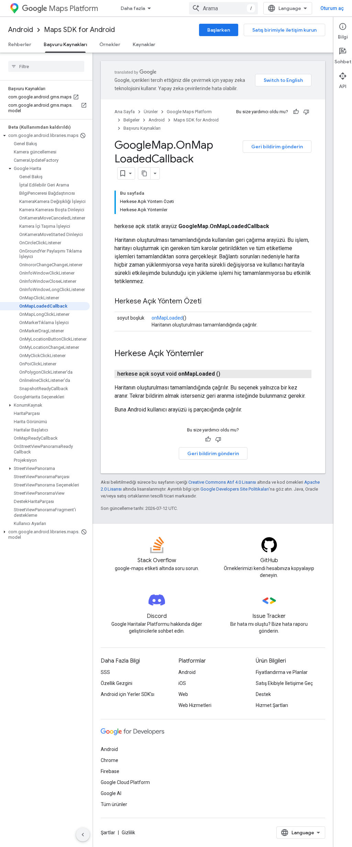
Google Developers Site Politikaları (234, 489)
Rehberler (19, 44)
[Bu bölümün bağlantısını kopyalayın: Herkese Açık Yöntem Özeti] (208, 302)
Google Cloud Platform (125, 782)
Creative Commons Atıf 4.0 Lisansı (222, 482)
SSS (105, 672)
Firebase (110, 771)
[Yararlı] (296, 112)
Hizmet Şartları (272, 705)
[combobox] (223, 8)
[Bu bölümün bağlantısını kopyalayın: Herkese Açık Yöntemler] (211, 354)
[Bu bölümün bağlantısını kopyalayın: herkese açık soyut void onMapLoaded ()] (228, 374)
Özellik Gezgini (116, 683)
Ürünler (151, 111)
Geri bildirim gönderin (277, 146)
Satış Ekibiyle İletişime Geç (284, 683)
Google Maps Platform (189, 111)
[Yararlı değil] (306, 112)
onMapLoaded (167, 318)
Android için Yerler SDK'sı (127, 694)
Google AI (111, 793)
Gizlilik (128, 832)
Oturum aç (332, 8)
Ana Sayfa (124, 111)
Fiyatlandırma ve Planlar (282, 672)
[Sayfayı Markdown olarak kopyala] (144, 173)
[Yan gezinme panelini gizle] (83, 834)
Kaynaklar (144, 44)
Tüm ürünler (114, 804)
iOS (182, 683)
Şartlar (108, 832)
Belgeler (131, 119)
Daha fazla (133, 8)
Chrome (109, 760)
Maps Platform (73, 8)
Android (20, 29)
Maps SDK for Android (79, 29)
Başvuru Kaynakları (65, 44)
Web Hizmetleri (194, 705)
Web (183, 694)
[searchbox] (46, 66)
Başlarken (218, 30)
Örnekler (109, 44)
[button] (45, 135)
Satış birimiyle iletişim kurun (284, 30)
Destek (263, 694)
